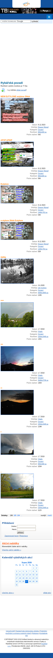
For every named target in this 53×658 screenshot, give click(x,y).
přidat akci (47, 593)
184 (18, 515)
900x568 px (42, 464)
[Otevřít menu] (49, 17)
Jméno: (14, 526)
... (21, 515)
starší (50, 515)
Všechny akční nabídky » (11, 550)
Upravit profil (10, 631)
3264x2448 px (43, 337)
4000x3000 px (43, 293)
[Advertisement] (26, 50)
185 (15, 515)
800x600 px (42, 132)
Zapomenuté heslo (11, 536)
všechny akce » (8, 593)
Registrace (24, 536)
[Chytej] (26, 4)
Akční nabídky (10, 543)
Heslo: (14, 529)
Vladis (40, 331)
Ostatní (40, 130)
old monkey (42, 288)
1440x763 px (42, 212)
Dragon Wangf (43, 127)
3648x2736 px (43, 380)
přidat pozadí (21, 90)
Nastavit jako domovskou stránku (27, 631)
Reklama (35, 633)
